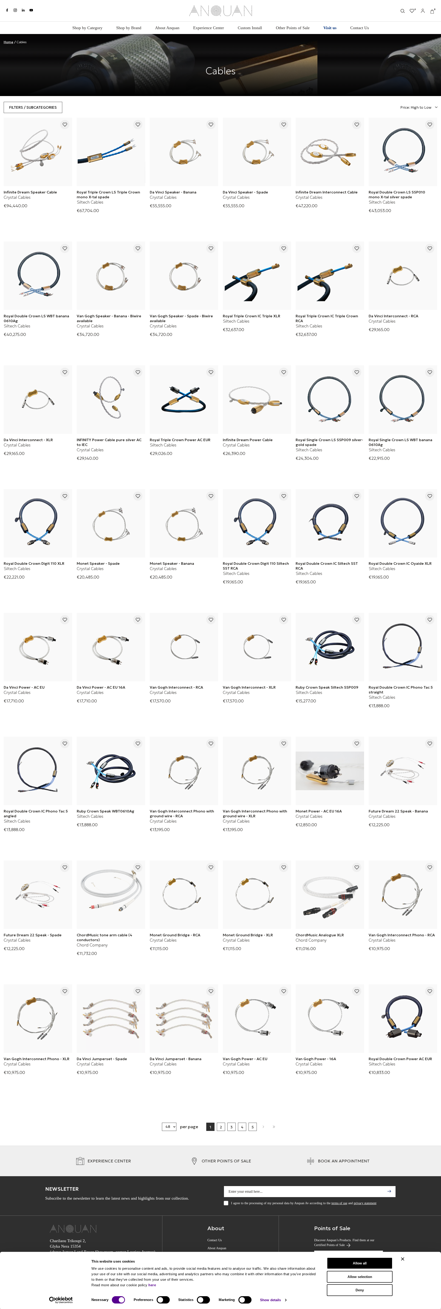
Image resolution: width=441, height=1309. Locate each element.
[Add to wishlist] (64, 125)
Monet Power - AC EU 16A (319, 811)
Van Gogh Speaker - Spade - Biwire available (181, 318)
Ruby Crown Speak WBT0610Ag (105, 811)
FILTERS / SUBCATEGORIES (33, 107)
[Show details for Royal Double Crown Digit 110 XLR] (38, 523)
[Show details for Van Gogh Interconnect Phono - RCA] (403, 894)
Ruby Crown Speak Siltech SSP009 (327, 687)
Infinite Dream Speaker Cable (30, 192)
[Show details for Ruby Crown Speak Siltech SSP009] (330, 647)
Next (263, 1127)
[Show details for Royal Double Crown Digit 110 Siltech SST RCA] (257, 523)
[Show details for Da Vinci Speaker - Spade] (257, 152)
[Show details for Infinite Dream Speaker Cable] (38, 152)
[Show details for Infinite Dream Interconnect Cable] (330, 152)
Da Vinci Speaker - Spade (245, 192)
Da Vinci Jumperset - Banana (175, 1058)
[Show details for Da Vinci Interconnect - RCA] (403, 275)
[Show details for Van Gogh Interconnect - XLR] (257, 647)
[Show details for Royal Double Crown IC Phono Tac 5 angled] (38, 771)
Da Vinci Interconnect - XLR (28, 439)
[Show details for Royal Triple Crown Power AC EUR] (184, 399)
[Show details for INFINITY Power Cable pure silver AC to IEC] (111, 399)
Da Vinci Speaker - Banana (173, 192)
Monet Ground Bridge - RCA (175, 935)
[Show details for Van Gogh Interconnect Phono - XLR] (38, 1018)
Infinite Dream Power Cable (248, 439)
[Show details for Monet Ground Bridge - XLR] (257, 894)
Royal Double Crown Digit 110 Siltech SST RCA (256, 566)
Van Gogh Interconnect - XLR (249, 687)
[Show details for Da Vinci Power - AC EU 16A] (111, 647)
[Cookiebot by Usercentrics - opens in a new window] (61, 1300)
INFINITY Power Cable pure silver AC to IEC (109, 442)
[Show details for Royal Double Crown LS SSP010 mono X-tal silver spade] (403, 152)
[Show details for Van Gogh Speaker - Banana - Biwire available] (111, 275)
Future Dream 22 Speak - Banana (398, 811)
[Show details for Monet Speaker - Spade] (111, 523)
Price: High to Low (416, 107)
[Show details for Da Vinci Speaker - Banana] (184, 152)
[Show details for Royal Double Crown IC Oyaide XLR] (403, 523)
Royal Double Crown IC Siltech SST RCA (327, 566)
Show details (270, 1300)
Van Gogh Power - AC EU (245, 1058)
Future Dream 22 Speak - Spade (33, 935)
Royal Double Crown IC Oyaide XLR (400, 563)
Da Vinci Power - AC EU (24, 687)
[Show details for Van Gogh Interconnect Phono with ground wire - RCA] (184, 771)
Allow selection (360, 1277)
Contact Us (359, 28)
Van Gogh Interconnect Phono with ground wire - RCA (182, 813)
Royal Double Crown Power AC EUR (400, 1058)
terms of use (339, 1203)
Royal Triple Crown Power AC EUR (180, 439)
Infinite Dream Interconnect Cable (327, 192)
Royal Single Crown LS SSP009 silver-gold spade (329, 442)
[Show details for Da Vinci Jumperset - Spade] (111, 1018)
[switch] (163, 1299)
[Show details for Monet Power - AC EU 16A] (330, 771)
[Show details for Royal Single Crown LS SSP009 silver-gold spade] (330, 399)
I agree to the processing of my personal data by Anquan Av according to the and (303, 1203)
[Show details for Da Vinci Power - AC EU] (38, 647)
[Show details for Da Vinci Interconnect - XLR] (38, 399)
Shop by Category (87, 28)
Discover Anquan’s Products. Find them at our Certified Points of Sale (344, 1242)
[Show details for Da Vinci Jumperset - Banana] (184, 1018)
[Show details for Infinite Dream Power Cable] (257, 399)
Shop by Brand (128, 28)
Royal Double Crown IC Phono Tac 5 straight (401, 689)
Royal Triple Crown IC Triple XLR (251, 316)
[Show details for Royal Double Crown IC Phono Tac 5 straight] (403, 647)
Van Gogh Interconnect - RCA (176, 687)
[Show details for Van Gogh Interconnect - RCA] (184, 647)
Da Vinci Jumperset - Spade (102, 1058)
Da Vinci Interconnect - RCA (393, 316)
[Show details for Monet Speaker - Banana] (184, 523)
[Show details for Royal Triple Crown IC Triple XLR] (257, 275)
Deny (360, 1290)
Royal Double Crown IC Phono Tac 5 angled (36, 813)
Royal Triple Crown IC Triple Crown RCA (327, 318)
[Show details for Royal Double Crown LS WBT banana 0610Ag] (38, 275)
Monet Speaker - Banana (172, 563)
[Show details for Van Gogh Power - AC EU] (257, 1018)
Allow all (360, 1263)
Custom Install (250, 28)
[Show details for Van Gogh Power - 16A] (330, 1018)
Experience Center (208, 28)
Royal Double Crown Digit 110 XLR (34, 563)
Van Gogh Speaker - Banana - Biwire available (109, 318)
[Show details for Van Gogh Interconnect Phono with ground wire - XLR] (257, 771)
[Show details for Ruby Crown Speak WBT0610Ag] (111, 771)
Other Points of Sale (293, 28)
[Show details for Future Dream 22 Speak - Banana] (403, 771)
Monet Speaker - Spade (98, 563)
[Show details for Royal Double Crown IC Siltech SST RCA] (330, 523)
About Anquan (167, 28)
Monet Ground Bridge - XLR (248, 935)
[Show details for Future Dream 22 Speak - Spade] (38, 894)
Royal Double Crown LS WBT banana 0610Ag (36, 318)
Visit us (329, 28)
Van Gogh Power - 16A (316, 1058)
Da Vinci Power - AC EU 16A (101, 687)
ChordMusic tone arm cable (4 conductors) (104, 937)
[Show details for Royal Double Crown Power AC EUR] (403, 1018)
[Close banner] (402, 1259)
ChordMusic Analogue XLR (320, 935)
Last (274, 1127)
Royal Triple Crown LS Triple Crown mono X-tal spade (108, 194)
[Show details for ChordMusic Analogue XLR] (330, 894)
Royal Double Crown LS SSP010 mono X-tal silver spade (397, 194)
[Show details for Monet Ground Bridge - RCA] (184, 894)
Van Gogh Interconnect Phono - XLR (36, 1058)
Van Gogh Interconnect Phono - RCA (402, 935)
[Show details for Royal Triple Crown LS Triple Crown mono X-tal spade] (111, 152)
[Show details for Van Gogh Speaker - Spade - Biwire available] (184, 275)
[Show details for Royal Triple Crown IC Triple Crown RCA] (330, 275)
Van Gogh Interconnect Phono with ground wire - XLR (255, 813)
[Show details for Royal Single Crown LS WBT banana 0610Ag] (403, 399)
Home (8, 42)
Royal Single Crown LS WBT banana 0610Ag (400, 442)
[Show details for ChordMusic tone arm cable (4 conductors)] (111, 894)
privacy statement (365, 1203)
